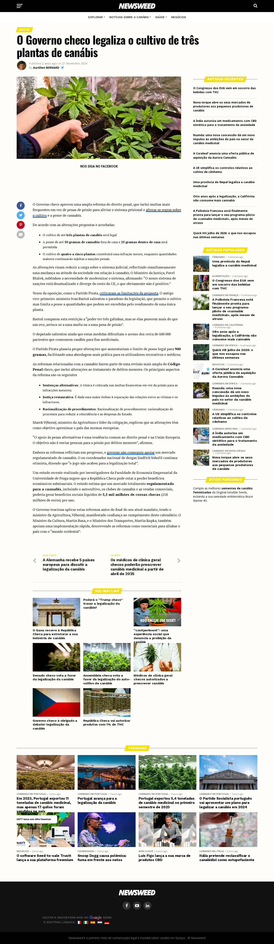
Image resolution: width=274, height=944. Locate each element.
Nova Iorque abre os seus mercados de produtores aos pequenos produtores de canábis (223, 106)
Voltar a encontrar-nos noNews (77, 917)
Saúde (160, 17)
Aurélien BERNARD (46, 67)
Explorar (95, 17)
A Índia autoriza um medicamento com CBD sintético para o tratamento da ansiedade (225, 123)
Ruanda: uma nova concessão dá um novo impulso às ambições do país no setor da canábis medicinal (224, 139)
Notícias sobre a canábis (129, 17)
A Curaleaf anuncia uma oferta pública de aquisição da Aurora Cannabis (223, 155)
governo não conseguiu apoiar (131, 452)
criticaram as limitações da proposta (129, 293)
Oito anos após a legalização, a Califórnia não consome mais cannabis (224, 198)
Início (24, 30)
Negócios (178, 17)
